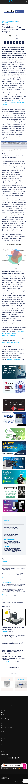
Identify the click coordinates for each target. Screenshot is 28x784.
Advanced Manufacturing (9, 539)
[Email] (20, 42)
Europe (4, 21)
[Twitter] (18, 758)
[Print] (23, 42)
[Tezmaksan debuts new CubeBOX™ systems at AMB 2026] (14, 617)
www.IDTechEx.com (7, 361)
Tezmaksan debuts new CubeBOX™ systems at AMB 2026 (12, 522)
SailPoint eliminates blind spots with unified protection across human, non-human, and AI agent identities (13, 601)
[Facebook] (5, 42)
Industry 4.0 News (12, 21)
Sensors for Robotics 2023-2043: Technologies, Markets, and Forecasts (13, 102)
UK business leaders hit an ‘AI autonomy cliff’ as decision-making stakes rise (11, 529)
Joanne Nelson (16, 35)
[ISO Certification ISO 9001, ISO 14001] (14, 766)
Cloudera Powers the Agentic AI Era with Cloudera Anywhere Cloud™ (12, 596)
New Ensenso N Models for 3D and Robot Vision (20, 689)
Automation (5, 22)
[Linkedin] (17, 42)
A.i (4, 525)
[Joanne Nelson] (10, 36)
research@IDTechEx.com (13, 359)
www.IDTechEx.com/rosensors (10, 342)
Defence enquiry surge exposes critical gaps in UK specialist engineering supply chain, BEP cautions (12, 574)
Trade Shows (7, 546)
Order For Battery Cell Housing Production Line (7, 689)
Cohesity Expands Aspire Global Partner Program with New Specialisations (11, 536)
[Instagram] (15, 758)
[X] (8, 42)
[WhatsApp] (14, 42)
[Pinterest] (11, 42)
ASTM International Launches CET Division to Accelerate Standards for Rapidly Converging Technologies (12, 542)
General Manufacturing (6, 646)
